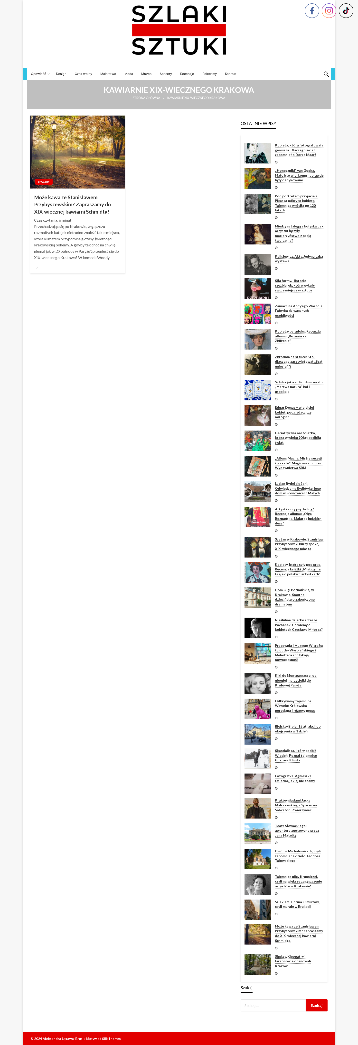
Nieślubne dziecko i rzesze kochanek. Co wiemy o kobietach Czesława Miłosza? (299, 624)
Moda (128, 74)
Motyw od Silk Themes (103, 1039)
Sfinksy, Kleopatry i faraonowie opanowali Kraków (293, 961)
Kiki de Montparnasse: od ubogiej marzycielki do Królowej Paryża (296, 680)
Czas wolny (83, 74)
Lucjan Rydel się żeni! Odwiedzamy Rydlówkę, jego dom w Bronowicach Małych (298, 488)
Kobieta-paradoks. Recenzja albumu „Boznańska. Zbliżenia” (298, 336)
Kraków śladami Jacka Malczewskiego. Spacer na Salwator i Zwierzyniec (296, 805)
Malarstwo (108, 74)
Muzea (146, 74)
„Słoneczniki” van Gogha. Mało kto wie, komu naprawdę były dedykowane (299, 175)
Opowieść (38, 74)
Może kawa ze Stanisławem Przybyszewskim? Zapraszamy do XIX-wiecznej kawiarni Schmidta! (72, 204)
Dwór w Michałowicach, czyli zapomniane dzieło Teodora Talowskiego (298, 856)
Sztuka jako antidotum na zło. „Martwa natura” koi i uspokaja (299, 387)
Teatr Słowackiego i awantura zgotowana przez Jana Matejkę (297, 830)
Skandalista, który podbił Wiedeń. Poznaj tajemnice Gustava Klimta (296, 755)
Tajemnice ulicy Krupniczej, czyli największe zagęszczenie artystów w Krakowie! (298, 881)
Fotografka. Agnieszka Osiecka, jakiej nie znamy (295, 778)
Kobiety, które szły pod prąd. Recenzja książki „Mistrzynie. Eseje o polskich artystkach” (298, 569)
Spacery (166, 74)
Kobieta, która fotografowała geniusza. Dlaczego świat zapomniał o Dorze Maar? (299, 150)
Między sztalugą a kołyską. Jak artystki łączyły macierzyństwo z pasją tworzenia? (299, 233)
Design (61, 74)
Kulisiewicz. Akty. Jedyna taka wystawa (299, 258)
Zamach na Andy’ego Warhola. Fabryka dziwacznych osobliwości (299, 310)
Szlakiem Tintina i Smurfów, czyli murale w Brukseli (297, 904)
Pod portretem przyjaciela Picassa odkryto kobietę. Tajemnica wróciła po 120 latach (296, 203)
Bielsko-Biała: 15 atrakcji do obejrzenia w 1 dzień (298, 728)
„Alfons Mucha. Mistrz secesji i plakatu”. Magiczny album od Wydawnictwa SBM (298, 463)
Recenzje (187, 74)
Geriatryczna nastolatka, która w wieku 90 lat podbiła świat (298, 437)
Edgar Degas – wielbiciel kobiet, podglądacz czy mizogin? (294, 412)
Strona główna (146, 98)
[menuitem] (39, 74)
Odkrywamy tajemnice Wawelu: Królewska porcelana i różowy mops (295, 705)
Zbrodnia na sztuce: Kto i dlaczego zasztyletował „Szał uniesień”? (298, 361)
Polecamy (209, 74)
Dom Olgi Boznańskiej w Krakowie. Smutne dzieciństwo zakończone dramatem (295, 597)
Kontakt (230, 74)
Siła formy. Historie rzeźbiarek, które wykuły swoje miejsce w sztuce (295, 285)
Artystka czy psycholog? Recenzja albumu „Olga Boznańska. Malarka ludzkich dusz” (298, 516)
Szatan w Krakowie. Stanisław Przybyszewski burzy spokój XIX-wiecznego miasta (299, 544)
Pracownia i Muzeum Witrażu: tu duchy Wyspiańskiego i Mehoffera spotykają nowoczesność (299, 652)
